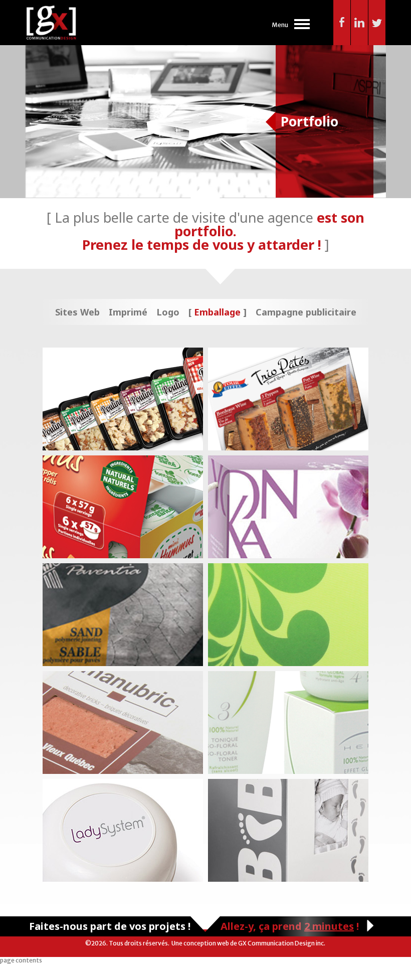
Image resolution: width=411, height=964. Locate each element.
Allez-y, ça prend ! (290, 926)
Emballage (217, 312)
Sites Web (77, 312)
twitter (377, 22)
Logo (167, 312)
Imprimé (128, 312)
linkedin (359, 22)
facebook (342, 22)
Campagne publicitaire (306, 312)
